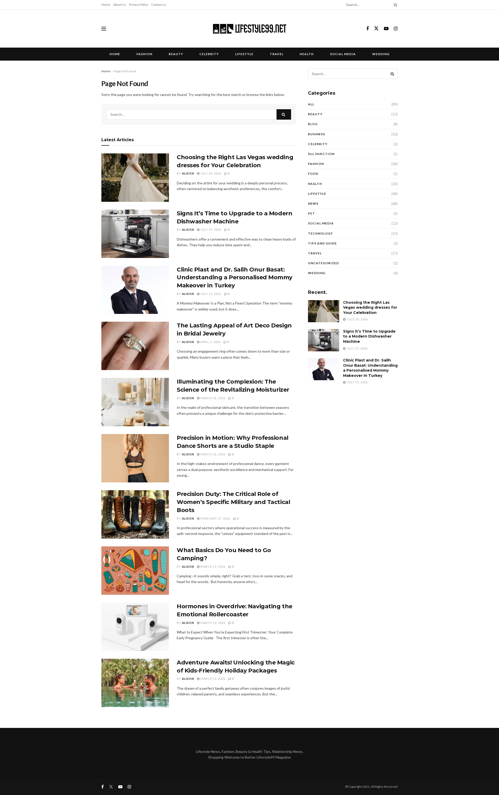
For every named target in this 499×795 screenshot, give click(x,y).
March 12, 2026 (212, 566)
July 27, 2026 (210, 229)
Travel (277, 54)
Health (307, 54)
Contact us (158, 5)
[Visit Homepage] (249, 28)
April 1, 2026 (210, 342)
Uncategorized (323, 263)
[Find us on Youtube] (386, 29)
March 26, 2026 (212, 398)
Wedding (381, 54)
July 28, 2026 (210, 173)
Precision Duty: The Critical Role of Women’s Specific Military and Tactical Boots (233, 502)
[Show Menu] (103, 28)
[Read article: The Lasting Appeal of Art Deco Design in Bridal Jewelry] (135, 346)
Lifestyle (317, 194)
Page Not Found (125, 71)
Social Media (343, 54)
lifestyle (244, 54)
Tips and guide (322, 243)
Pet (311, 213)
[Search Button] (394, 4)
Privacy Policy (138, 5)
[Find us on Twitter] (376, 28)
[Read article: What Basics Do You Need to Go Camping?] (135, 570)
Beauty (176, 54)
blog (313, 124)
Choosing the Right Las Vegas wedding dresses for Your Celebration (370, 307)
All (311, 104)
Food (313, 174)
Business (316, 134)
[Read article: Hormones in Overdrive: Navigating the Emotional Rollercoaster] (135, 627)
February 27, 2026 (215, 518)
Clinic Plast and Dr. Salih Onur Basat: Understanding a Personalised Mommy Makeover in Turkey (234, 277)
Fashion (144, 54)
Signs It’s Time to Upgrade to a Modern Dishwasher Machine (369, 336)
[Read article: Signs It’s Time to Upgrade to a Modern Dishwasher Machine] (135, 234)
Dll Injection (321, 154)
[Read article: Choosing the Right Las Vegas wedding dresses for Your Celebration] (135, 177)
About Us (119, 5)
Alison (188, 173)
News (313, 203)
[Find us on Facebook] (367, 29)
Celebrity (209, 54)
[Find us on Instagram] (396, 29)
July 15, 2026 (210, 293)
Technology (320, 233)
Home (105, 5)
